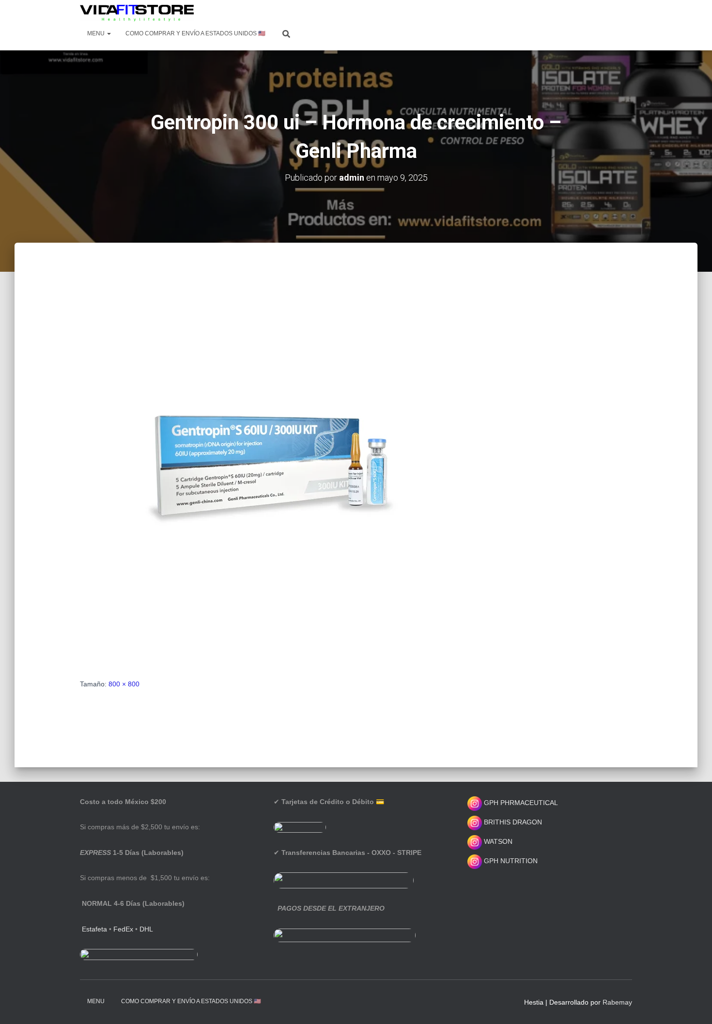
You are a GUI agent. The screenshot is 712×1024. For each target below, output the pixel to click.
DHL (146, 929)
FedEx (123, 929)
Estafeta (94, 929)
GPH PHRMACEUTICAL (521, 803)
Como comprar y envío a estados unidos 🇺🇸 (195, 33)
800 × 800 (123, 684)
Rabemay (617, 1002)
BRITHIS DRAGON (512, 822)
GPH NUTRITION (510, 861)
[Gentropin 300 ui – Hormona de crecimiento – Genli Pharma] (273, 470)
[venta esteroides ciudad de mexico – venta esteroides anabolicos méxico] (137, 13)
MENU (96, 33)
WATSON (497, 841)
